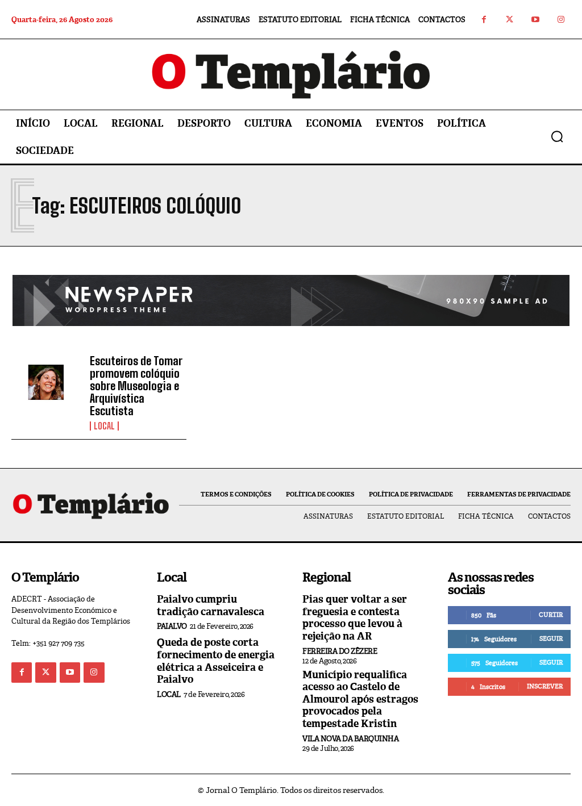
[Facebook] (484, 20)
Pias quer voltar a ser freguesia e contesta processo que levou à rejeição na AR (354, 617)
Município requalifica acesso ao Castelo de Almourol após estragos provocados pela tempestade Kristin (360, 699)
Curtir (551, 615)
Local (104, 426)
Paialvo (172, 626)
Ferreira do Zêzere (339, 651)
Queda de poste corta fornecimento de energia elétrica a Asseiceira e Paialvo (216, 661)
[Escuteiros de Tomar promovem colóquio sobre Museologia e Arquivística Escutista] (46, 382)
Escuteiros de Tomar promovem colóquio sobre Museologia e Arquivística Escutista (136, 385)
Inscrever (545, 686)
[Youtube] (535, 20)
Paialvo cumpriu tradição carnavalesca (210, 605)
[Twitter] (509, 20)
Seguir (551, 638)
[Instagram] (561, 20)
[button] (557, 136)
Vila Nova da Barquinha (350, 739)
